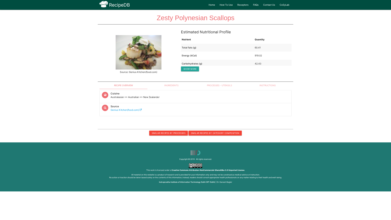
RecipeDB (119, 5)
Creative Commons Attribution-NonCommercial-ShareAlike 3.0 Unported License (208, 170)
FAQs (256, 4)
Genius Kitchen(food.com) (125, 109)
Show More (190, 69)
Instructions (267, 85)
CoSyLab (284, 4)
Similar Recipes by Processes (168, 133)
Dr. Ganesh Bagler (224, 182)
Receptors (242, 4)
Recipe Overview (123, 85)
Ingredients (171, 85)
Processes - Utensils (219, 85)
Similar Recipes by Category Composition (215, 133)
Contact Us (269, 4)
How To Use (226, 4)
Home (212, 4)
